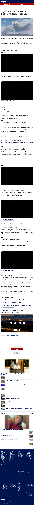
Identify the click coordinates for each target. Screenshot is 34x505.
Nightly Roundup (3, 459)
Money (19, 451)
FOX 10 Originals (12, 466)
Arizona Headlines (3, 452)
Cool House (2, 471)
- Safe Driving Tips (3, 464)
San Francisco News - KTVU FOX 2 (21, 470)
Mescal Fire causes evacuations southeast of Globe (8, 270)
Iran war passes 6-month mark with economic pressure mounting (9, 439)
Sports (2, 462)
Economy (19, 453)
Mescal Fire (12, 43)
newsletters (32, 500)
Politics (27, 451)
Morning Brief (3, 458)
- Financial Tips (20, 456)
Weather (11, 451)
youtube (26, 500)
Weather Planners (11, 456)
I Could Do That (11, 475)
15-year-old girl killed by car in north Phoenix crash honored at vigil (15, 376)
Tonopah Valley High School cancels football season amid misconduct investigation (19, 408)
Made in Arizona (3, 474)
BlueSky (19, 489)
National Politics (28, 457)
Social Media (20, 482)
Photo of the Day (11, 489)
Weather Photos (11, 459)
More (20, 1)
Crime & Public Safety (4, 454)
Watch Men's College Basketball (29, 491)
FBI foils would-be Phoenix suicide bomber (12, 398)
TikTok (19, 484)
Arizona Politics (28, 455)
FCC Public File (28, 473)
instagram (24, 500)
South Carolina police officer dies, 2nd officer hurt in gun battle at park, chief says (16, 384)
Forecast (10, 452)
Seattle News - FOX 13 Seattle (21, 472)
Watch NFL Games (29, 484)
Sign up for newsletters (12, 485)
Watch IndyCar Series (29, 489)
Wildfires (3, 335)
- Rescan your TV (28, 476)
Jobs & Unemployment (21, 454)
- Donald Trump (28, 458)
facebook (21, 500)
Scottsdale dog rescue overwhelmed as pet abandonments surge (16, 401)
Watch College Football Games (29, 485)
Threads (19, 488)
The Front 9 (11, 473)
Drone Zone (2, 472)
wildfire (2, 275)
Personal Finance (20, 455)
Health (2, 455)
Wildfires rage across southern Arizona (7, 219)
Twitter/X (19, 487)
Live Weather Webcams (4, 485)
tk (28, 500)
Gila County (12, 335)
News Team (28, 474)
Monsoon (10, 453)
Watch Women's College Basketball (28, 493)
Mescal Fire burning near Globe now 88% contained (8, 100)
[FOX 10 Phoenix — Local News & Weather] (3, 2)
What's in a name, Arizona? (11, 479)
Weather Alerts (11, 457)
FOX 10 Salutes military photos (12, 487)
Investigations (3, 473)
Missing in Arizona (3, 475)
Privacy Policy (18, 353)
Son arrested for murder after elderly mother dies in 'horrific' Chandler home (11, 431)
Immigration (2, 456)
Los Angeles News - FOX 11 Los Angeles (20, 468)
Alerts (17, 335)
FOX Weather (11, 461)
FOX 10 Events (11, 484)
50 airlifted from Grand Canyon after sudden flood (12, 380)
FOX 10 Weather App (4, 488)
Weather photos (11, 490)
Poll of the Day (3, 460)
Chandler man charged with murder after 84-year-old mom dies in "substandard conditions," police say (16, 374)
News (8, 335)
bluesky (29, 500)
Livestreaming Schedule (4, 486)
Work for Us (28, 477)
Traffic (2, 463)
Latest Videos (3, 413)
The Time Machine (12, 477)
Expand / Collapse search (32, 2)
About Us (28, 466)
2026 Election (28, 452)
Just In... (2, 357)
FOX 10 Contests (11, 483)
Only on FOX (3, 466)
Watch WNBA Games (29, 494)
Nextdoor (19, 490)
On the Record (11, 476)
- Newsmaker (28, 456)
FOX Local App (3, 487)
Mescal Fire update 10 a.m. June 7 (10, 227)
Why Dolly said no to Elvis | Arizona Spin (6, 435)
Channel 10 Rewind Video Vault (3, 470)
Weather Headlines (12, 454)
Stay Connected (12, 482)
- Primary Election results (28, 454)
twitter (23, 500)
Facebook (19, 486)
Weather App (11, 458)
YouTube (19, 483)
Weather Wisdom (11, 460)
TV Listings (27, 475)
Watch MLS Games (29, 495)
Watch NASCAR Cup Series (29, 488)
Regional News (21, 466)
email (31, 500)
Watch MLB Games (29, 487)
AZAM (2, 453)
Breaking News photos (12, 488)
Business (19, 452)
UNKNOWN (11, 478)
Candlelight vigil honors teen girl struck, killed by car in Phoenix (12, 429)
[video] (17, 422)
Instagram (19, 485)
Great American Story (12, 474)
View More (31, 357)
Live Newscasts (3, 484)
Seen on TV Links (3, 461)
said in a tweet (11, 154)
